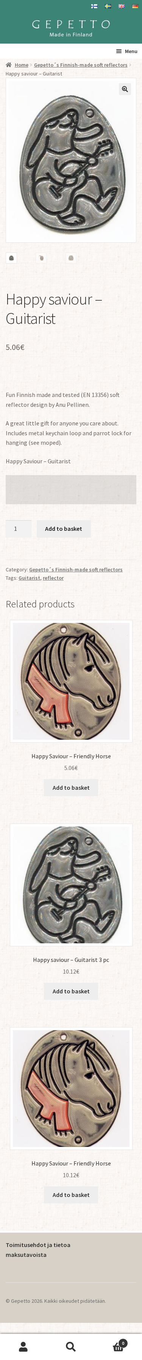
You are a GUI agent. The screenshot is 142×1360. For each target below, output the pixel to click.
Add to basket (63, 528)
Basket (109, 1340)
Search (71, 1347)
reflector (53, 577)
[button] (125, 89)
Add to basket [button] (71, 787)
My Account (23, 1347)
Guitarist (29, 577)
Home (21, 64)
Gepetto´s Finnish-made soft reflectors (81, 64)
